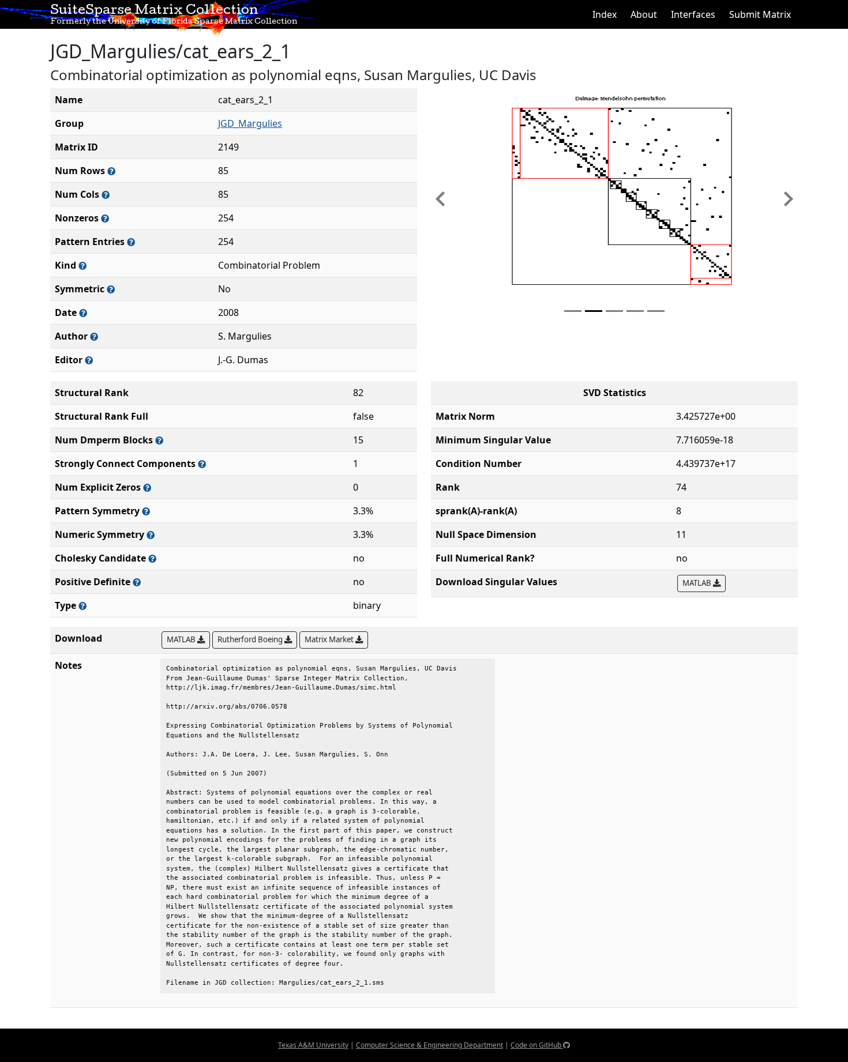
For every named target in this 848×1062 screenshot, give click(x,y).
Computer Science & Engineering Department (429, 1045)
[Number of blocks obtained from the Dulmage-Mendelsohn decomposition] (159, 440)
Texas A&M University (313, 1045)
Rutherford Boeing (250, 639)
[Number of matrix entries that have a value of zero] (147, 487)
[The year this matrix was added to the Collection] (83, 312)
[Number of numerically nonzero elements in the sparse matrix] (105, 218)
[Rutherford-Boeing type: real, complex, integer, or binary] (82, 605)
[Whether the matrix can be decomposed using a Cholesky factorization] (152, 558)
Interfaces (693, 14)
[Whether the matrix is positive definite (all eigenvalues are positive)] (137, 582)
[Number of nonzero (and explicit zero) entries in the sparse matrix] (131, 241)
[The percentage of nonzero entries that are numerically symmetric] (151, 534)
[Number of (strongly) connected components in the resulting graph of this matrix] (202, 463)
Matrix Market (330, 639)
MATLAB (697, 583)
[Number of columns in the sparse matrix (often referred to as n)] (106, 194)
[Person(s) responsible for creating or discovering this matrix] (94, 336)
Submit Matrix (760, 14)
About (644, 14)
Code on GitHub (537, 1045)
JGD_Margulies (250, 123)
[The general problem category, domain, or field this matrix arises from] (82, 265)
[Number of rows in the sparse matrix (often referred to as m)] (111, 170)
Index (604, 14)
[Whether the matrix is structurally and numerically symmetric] (111, 289)
